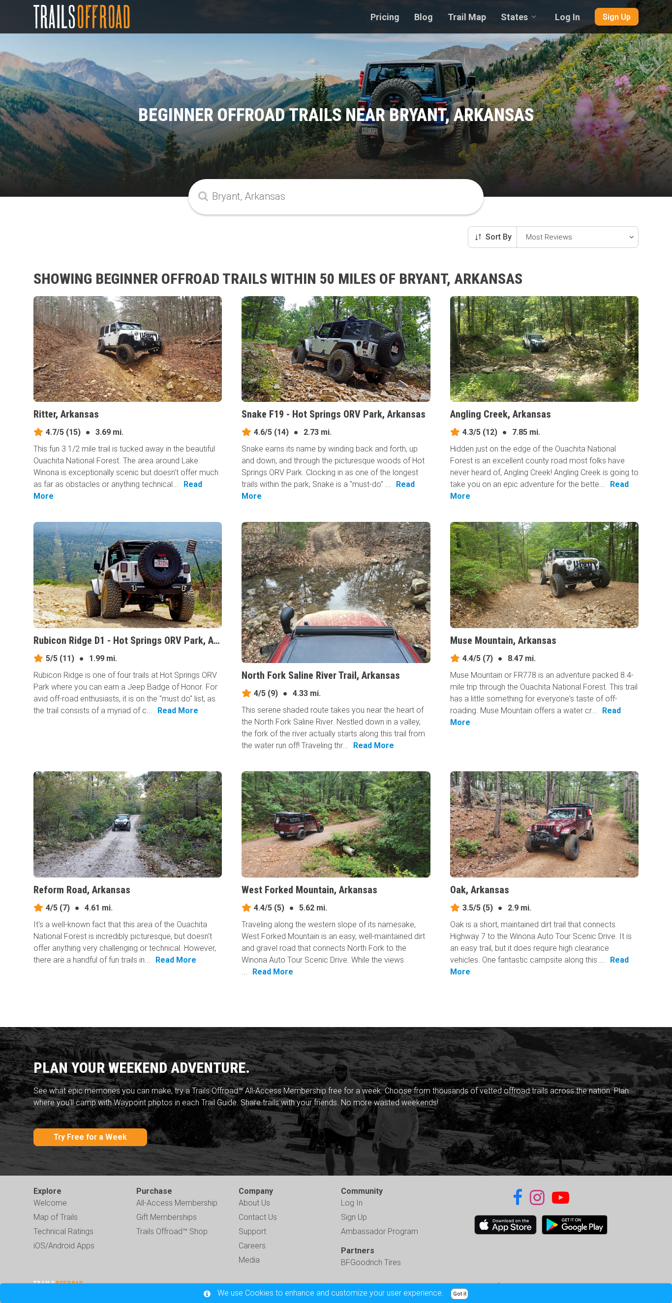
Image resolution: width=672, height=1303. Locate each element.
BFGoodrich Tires (371, 1262)
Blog (423, 17)
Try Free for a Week (90, 1137)
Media (249, 1260)
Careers (252, 1245)
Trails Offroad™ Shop (172, 1231)
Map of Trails (55, 1217)
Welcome (50, 1203)
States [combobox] (514, 17)
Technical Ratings (63, 1231)
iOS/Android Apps (63, 1245)
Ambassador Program (379, 1231)
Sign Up (617, 17)
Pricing (384, 17)
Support (252, 1231)
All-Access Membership (176, 1203)
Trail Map (467, 17)
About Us (254, 1203)
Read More (177, 710)
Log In (567, 17)
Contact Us (258, 1217)
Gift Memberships (166, 1217)
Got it (459, 1294)
